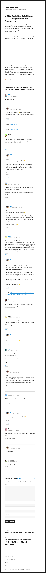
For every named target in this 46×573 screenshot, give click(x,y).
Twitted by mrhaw (14, 124)
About (6, 565)
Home (6, 553)
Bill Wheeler (11, 94)
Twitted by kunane (14, 129)
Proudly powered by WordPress (24, 569)
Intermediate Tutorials (10, 559)
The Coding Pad (11, 7)
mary (7, 79)
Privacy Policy (14, 569)
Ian (9, 299)
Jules (9, 394)
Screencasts (23, 79)
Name (6, 502)
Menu (38, 8)
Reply (6, 102)
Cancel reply (34, 479)
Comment (7, 484)
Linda (9, 236)
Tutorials (28, 79)
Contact (7, 562)
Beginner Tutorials (9, 556)
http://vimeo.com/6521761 (13, 76)
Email (6, 508)
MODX (19, 79)
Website (7, 514)
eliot (9, 349)
